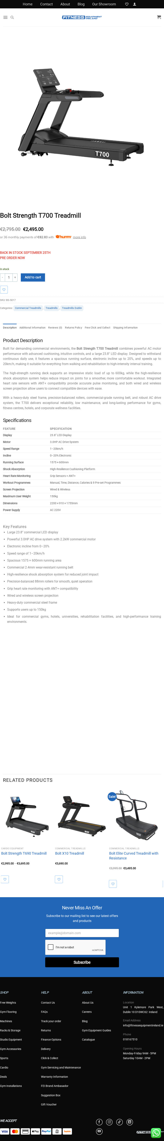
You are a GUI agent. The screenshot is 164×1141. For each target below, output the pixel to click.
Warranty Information (54, 1076)
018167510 (130, 1039)
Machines (6, 1021)
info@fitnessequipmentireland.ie (143, 1025)
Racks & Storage (10, 1030)
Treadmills (52, 308)
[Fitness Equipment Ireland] (82, 17)
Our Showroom (104, 4)
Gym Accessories (10, 1049)
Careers (87, 1011)
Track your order (51, 1021)
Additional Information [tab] (32, 327)
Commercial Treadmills (28, 308)
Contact (46, 4)
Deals (3, 1076)
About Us (87, 1002)
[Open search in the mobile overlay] (12, 17)
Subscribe (82, 962)
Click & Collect (49, 1058)
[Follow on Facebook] (99, 1122)
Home (28, 4)
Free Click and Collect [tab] (97, 327)
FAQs (44, 1011)
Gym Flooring (8, 1011)
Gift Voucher (49, 1104)
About (65, 4)
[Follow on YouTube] (99, 1131)
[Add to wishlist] (6, 290)
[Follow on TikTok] (119, 1122)
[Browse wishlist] (7, 879)
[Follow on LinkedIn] (129, 1122)
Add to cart (33, 277)
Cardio (4, 1067)
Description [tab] (10, 327)
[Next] (161, 838)
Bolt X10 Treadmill (69, 853)
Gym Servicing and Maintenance (61, 1067)
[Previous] (3, 838)
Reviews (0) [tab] (55, 327)
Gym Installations (11, 1085)
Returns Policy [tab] (73, 327)
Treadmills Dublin (72, 308)
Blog (81, 4)
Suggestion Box (50, 1095)
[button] (134, 4)
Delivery (46, 1049)
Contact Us (48, 1002)
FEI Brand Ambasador (54, 1085)
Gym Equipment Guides (96, 1030)
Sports (4, 1058)
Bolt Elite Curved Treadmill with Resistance (133, 855)
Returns (46, 1030)
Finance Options (51, 1039)
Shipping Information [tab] (125, 327)
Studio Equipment (11, 1039)
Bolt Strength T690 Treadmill (24, 853)
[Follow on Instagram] (109, 1122)
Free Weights (8, 1002)
